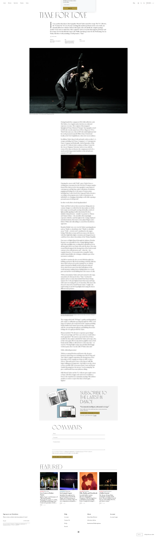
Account (66, 517)
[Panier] (144, 3)
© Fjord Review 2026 (149, 534)
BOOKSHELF (62, 491)
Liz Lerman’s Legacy (66, 493)
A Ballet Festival (104, 493)
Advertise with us (91, 520)
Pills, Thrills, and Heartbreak (88, 493)
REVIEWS (42, 491)
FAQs (65, 523)
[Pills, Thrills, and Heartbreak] (88, 481)
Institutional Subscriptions (94, 523)
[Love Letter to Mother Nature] (49, 481)
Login (94, 415)
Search (66, 526)
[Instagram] (78, 532)
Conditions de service (79, 451)
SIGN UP (70, 19)
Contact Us (67, 520)
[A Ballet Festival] (108, 481)
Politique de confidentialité (69, 451)
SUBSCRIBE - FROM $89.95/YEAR (90, 413)
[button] (134, 3)
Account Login (114, 517)
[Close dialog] (94, 3)
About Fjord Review (92, 517)
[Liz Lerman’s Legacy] (69, 481)
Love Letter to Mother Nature (47, 494)
